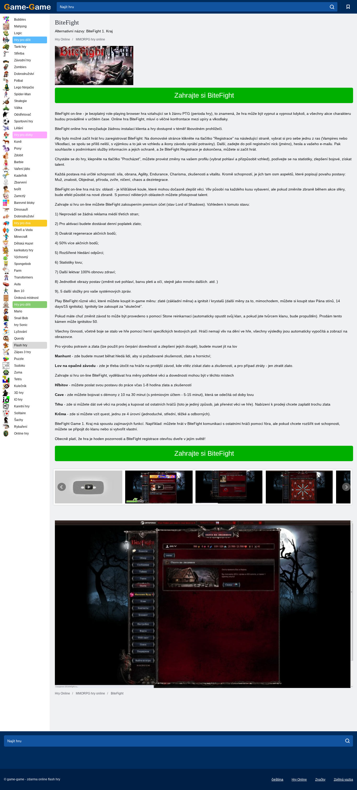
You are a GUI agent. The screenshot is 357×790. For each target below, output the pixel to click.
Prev (61, 487)
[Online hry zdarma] (27, 7)
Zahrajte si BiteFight (204, 95)
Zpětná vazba (343, 779)
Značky (320, 779)
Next (346, 487)
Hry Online (299, 779)
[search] (332, 7)
